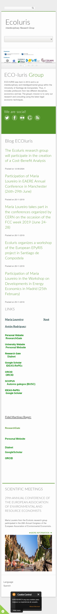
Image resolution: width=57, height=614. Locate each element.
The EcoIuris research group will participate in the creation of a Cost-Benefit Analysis (28, 156)
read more (17, 610)
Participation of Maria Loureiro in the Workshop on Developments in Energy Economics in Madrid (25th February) (27, 284)
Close (39, 594)
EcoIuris (17, 22)
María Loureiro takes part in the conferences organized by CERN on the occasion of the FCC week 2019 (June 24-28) (28, 217)
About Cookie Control (14, 594)
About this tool (34, 606)
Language (8, 581)
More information (40, 532)
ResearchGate (12, 428)
